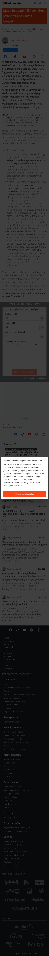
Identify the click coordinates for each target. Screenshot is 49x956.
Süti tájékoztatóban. (13, 485)
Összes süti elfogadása (24, 494)
